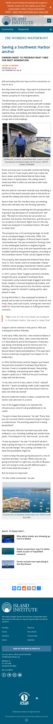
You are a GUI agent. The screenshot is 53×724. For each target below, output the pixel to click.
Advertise (31, 640)
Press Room (31, 632)
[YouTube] (20, 676)
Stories (4, 632)
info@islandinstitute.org (11, 657)
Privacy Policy (32, 636)
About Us (30, 628)
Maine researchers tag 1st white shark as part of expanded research (33, 552)
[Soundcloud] (9, 676)
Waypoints (23, 29)
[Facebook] (4, 676)
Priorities (5, 628)
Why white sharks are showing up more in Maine (33, 537)
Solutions (5, 636)
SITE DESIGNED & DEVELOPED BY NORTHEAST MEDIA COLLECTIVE (26, 716)
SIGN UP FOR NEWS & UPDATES (26, 648)
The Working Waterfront (26, 38)
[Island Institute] (23, 20)
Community (7, 29)
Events (4, 640)
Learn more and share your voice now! (30, 12)
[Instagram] (14, 676)
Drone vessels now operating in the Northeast (32, 562)
